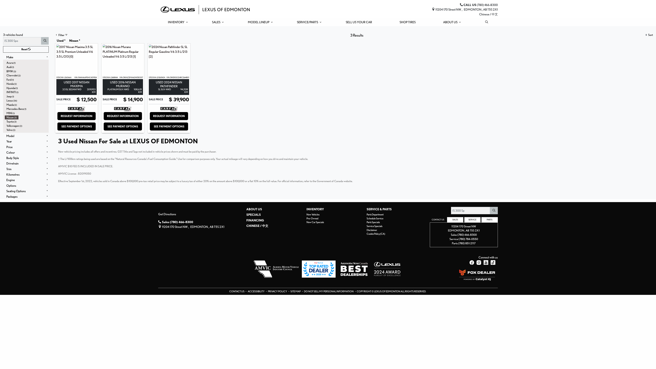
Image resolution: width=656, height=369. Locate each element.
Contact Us (237, 291)
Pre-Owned (312, 218)
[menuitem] (27, 63)
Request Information (76, 116)
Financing (255, 220)
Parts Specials (373, 222)
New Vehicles (312, 214)
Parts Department (375, 214)
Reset (24, 49)
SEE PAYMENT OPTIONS (76, 126)
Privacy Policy (278, 291)
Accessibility (256, 291)
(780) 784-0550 (468, 239)
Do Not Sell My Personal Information (329, 291)
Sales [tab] (455, 219)
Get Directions (167, 214)
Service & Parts (379, 209)
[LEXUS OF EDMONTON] (205, 9)
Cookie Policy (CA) (376, 233)
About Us (254, 209)
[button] (177, 22)
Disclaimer (372, 230)
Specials (253, 214)
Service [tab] (472, 219)
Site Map (295, 291)
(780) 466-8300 (467, 234)
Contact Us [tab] (438, 219)
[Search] (45, 40)
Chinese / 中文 (488, 14)
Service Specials (374, 226)
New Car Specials (315, 222)
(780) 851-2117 (467, 243)
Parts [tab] (489, 219)
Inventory (315, 209)
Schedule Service (375, 218)
